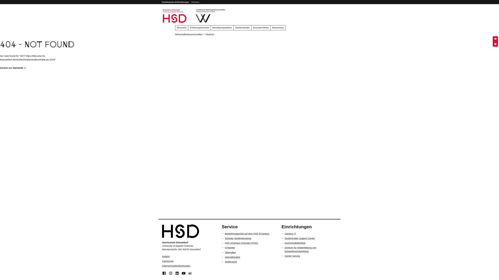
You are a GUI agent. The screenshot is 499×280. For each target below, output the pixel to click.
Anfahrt (166, 256)
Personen (195, 2)
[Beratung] (495, 44)
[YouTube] (184, 273)
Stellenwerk (231, 262)
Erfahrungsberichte (199, 28)
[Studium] (495, 38)
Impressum (168, 261)
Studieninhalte (242, 28)
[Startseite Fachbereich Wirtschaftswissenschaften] (211, 16)
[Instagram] (171, 273)
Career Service (292, 256)
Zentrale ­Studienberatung (238, 238)
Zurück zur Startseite (11, 68)
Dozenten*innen (261, 28)
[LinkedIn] (177, 273)
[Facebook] (164, 273)
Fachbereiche (175, 2)
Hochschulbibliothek (295, 243)
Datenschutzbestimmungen (176, 266)
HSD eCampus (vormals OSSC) (241, 243)
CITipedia (230, 247)
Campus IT (290, 233)
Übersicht (181, 28)
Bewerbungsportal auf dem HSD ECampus (247, 233)
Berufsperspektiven (222, 28)
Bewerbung (278, 28)
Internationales (232, 257)
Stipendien (230, 252)
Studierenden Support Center (300, 238)
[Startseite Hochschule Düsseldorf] (174, 16)
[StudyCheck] (190, 273)
